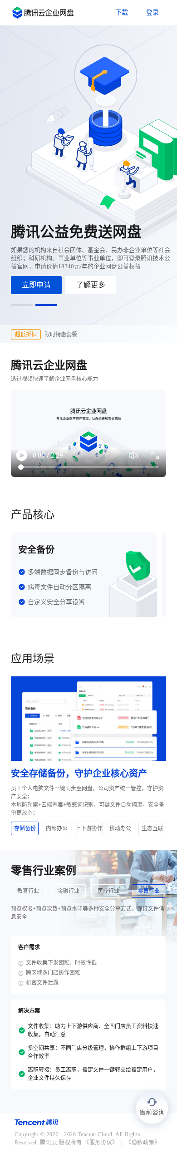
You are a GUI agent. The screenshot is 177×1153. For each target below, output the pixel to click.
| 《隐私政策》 (139, 1142)
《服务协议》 (101, 1142)
